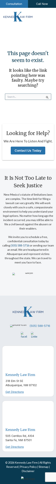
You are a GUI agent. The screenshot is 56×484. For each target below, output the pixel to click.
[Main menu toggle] (48, 17)
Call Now (42, 3)
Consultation (14, 3)
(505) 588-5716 (20, 245)
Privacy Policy (28, 466)
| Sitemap (43, 466)
